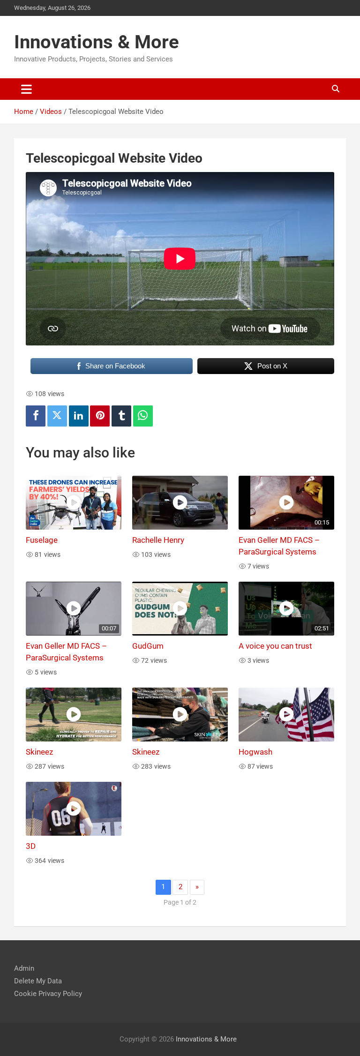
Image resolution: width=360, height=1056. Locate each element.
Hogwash (255, 752)
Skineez (39, 752)
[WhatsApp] (143, 416)
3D (31, 846)
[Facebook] (35, 416)
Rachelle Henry (158, 540)
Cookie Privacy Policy (48, 993)
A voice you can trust (275, 646)
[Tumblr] (121, 416)
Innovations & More (96, 42)
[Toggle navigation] (26, 89)
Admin (24, 968)
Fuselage (42, 540)
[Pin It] (100, 416)
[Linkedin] (79, 416)
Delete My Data (38, 981)
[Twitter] (57, 416)
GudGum (148, 646)
